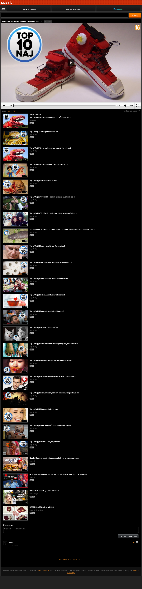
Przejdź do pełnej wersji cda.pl (71, 559)
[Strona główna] (6, 2)
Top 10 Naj (11, 111)
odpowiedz (15, 545)
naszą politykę (43, 570)
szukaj (135, 15)
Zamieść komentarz (128, 536)
